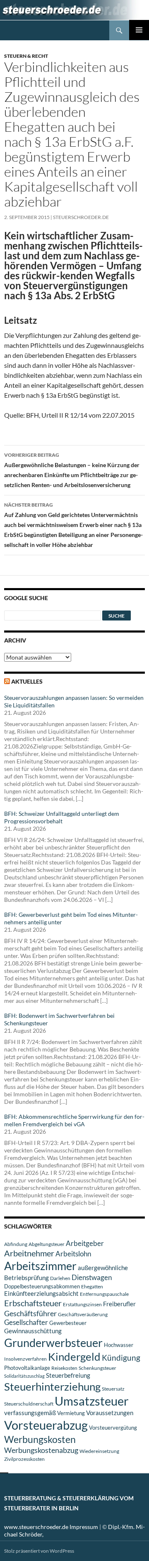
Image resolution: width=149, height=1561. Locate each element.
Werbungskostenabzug (41, 1450)
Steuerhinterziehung (52, 1386)
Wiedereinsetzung (99, 1451)
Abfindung (15, 1244)
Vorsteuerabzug (46, 1425)
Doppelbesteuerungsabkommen (42, 1286)
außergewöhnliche (103, 1267)
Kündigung (121, 1357)
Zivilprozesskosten (24, 1459)
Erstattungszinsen (82, 1304)
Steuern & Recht (26, 56)
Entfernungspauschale (104, 1294)
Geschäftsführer (30, 1313)
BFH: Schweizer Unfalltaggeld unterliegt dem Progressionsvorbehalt (61, 817)
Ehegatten (92, 1286)
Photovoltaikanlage (27, 1367)
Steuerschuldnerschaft (28, 1404)
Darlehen (60, 1278)
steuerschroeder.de (81, 217)
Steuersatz (113, 1389)
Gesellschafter (26, 1322)
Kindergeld (74, 1356)
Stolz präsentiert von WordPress (39, 1551)
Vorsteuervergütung (113, 1427)
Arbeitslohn (73, 1254)
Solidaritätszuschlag (24, 1376)
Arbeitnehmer (29, 1253)
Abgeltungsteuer (47, 1244)
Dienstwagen (92, 1277)
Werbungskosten (40, 1439)
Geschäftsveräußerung (83, 1314)
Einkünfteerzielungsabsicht (41, 1293)
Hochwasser (118, 1345)
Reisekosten (64, 1368)
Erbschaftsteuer (33, 1303)
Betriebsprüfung (26, 1277)
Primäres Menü (139, 30)
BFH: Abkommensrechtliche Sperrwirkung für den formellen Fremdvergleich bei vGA (74, 1120)
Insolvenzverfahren (25, 1359)
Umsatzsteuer (92, 1401)
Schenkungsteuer (97, 1368)
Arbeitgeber (85, 1243)
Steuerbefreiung (68, 1375)
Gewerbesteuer (68, 1323)
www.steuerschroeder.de (36, 1526)
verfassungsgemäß (30, 1412)
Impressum (84, 1526)
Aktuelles (27, 681)
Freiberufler (119, 1303)
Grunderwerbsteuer (53, 1342)
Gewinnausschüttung (33, 1330)
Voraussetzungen (109, 1412)
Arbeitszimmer (40, 1266)
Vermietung (71, 1413)
